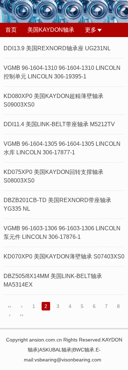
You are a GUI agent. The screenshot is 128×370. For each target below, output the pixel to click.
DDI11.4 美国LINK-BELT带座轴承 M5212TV (59, 124)
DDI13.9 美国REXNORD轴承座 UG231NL (57, 48)
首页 (11, 30)
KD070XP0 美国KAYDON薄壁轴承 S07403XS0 (64, 256)
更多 (90, 30)
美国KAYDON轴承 (50, 30)
